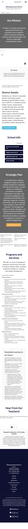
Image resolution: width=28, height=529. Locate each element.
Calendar (14, 476)
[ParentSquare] (14, 509)
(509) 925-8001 (15, 473)
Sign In (14, 491)
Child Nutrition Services (14, 482)
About (3, 12)
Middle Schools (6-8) (12, 152)
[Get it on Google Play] (14, 512)
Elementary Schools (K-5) (12, 147)
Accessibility (14, 489)
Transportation (14, 485)
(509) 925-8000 (15, 471)
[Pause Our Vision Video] (25, 64)
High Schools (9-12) (11, 156)
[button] (18, 2)
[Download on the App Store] (14, 516)
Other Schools (10, 161)
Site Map (14, 487)
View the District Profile (9, 127)
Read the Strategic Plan (13, 225)
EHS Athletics (14, 480)
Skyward (14, 478)
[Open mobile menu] (2, 2)
